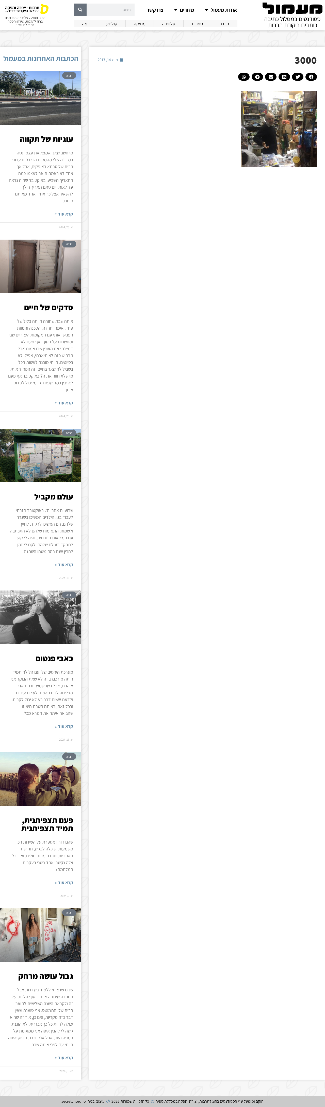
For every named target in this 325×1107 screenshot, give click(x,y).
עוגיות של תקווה (46, 139)
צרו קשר (155, 10)
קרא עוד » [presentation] (64, 214)
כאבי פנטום (54, 658)
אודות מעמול (224, 10)
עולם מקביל (53, 496)
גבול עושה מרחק (45, 976)
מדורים (187, 10)
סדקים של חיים (48, 307)
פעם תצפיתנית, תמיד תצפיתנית (47, 824)
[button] (311, 77)
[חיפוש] (80, 10)
